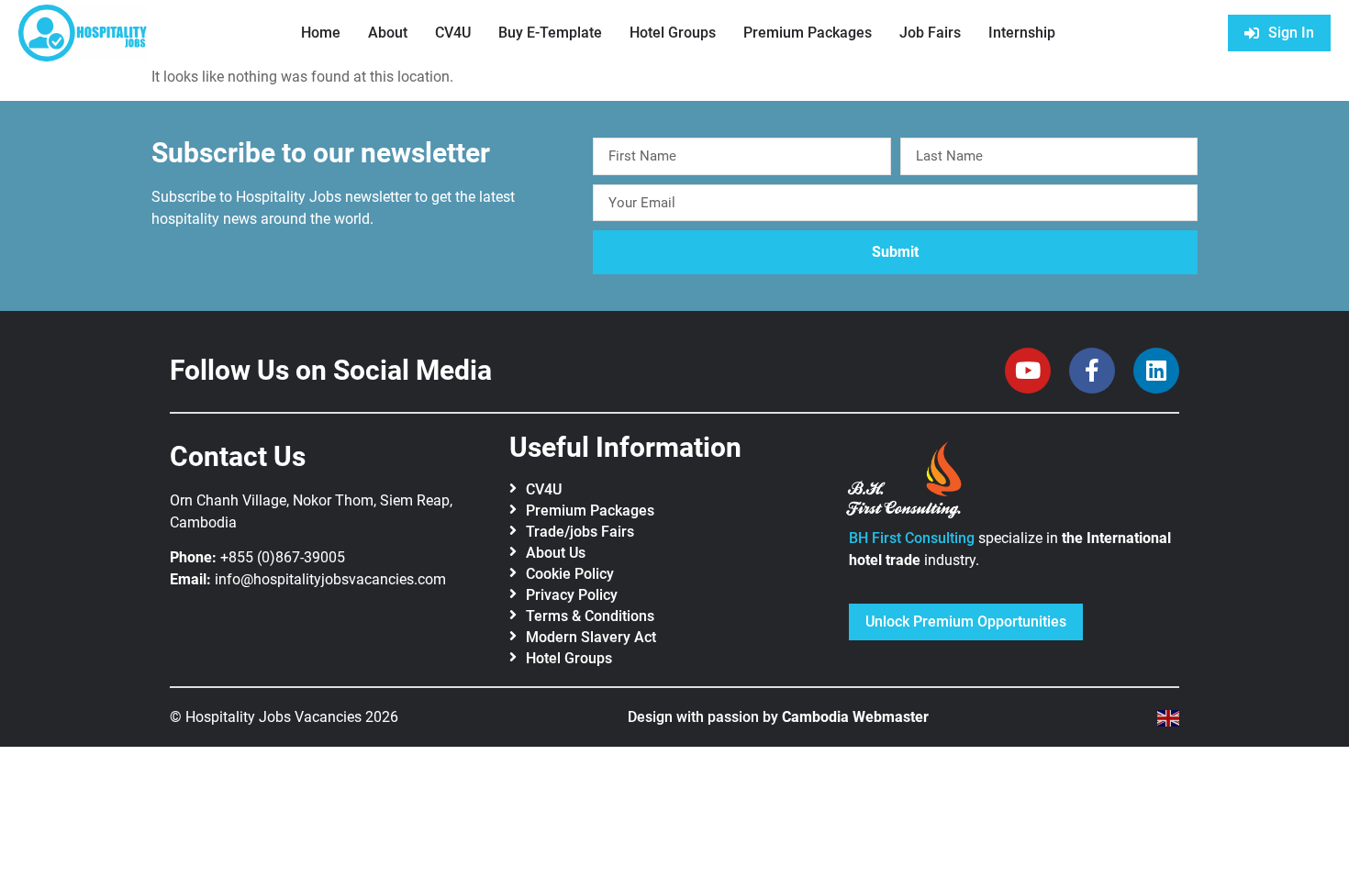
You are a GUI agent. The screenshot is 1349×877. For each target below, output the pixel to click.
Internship (1021, 32)
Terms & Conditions (590, 616)
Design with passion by (778, 717)
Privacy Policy (572, 595)
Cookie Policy (570, 574)
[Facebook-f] (1092, 371)
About (387, 32)
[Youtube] (1028, 371)
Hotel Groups (673, 32)
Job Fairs (930, 32)
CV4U (453, 32)
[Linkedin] (1156, 371)
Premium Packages (807, 32)
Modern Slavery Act (591, 637)
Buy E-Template (550, 32)
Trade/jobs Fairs (580, 531)
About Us (555, 552)
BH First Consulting (912, 538)
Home (320, 32)
